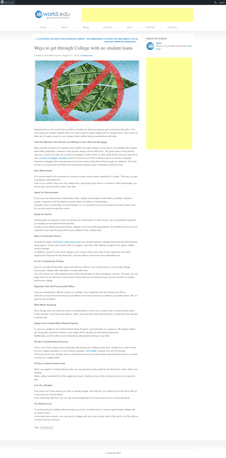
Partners (150, 27)
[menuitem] (215, 2)
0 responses (87, 55)
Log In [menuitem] (222, 2)
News (64, 27)
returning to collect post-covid (66, 242)
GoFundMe (91, 351)
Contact (172, 27)
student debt (48, 427)
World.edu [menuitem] (9, 2)
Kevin (158, 43)
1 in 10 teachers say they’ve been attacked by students (59, 39)
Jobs (129, 27)
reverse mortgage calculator (53, 158)
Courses (107, 27)
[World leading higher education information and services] (51, 14)
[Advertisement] (138, 15)
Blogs (86, 27)
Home (43, 27)
